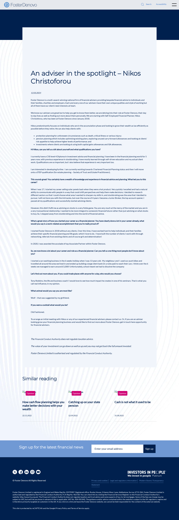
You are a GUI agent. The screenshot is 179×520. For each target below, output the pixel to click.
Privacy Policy (61, 508)
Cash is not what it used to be (133, 402)
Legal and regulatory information (124, 480)
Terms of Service (77, 508)
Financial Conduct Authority (48, 339)
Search (148, 4)
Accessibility (161, 4)
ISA (109, 144)
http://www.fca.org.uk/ (29, 497)
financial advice (121, 100)
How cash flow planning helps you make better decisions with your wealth (43, 405)
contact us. (116, 319)
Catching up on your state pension (84, 403)
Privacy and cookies (100, 480)
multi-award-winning (57, 100)
